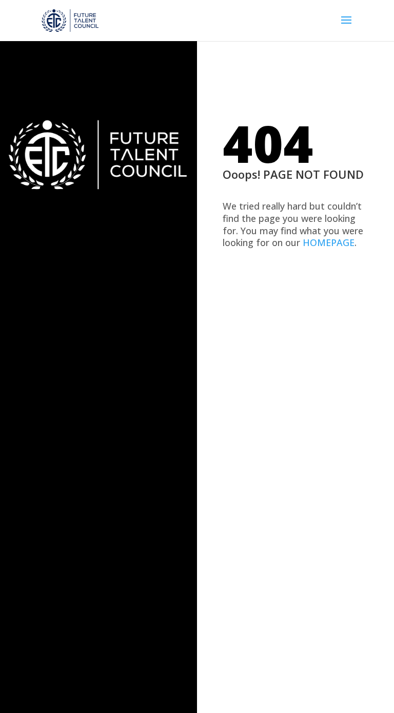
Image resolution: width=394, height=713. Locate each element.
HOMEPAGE (328, 242)
